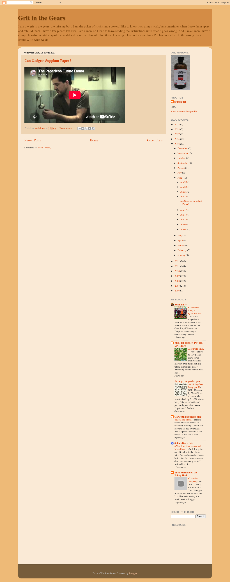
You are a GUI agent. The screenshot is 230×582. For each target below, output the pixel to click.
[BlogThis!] (82, 128)
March (181, 245)
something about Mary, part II (195, 385)
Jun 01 (183, 229)
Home (94, 140)
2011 (177, 266)
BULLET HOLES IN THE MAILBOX (188, 344)
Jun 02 (183, 224)
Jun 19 (183, 196)
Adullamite (180, 304)
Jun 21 (183, 191)
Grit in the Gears (41, 17)
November (183, 153)
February (182, 250)
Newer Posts (32, 140)
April (180, 240)
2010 (177, 271)
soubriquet (180, 102)
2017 (177, 134)
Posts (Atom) (44, 147)
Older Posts (155, 140)
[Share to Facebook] (89, 128)
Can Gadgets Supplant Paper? (47, 60)
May (180, 235)
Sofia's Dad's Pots (183, 443)
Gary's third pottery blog (187, 417)
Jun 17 (183, 209)
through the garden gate (187, 381)
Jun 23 (183, 182)
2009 (177, 275)
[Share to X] (86, 128)
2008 (177, 280)
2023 (177, 124)
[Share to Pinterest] (93, 128)
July (180, 172)
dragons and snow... (183, 419)
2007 (177, 285)
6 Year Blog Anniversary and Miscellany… (187, 447)
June (180, 177)
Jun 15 (183, 214)
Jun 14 (183, 219)
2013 (177, 144)
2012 (177, 261)
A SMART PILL (196, 348)
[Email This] (79, 128)
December (183, 148)
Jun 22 (183, 186)
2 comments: (66, 128)
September (183, 163)
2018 (177, 129)
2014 (177, 139)
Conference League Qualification (194, 310)
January (182, 255)
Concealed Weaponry (193, 480)
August (181, 167)
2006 (177, 290)
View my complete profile (184, 111)
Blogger (133, 573)
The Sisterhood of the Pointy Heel (185, 474)
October (182, 158)
